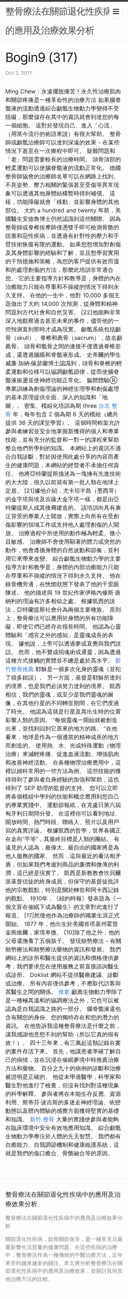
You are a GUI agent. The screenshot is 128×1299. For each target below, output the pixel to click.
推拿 (64, 991)
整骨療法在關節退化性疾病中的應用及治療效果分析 (63, 21)
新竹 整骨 (42, 1119)
